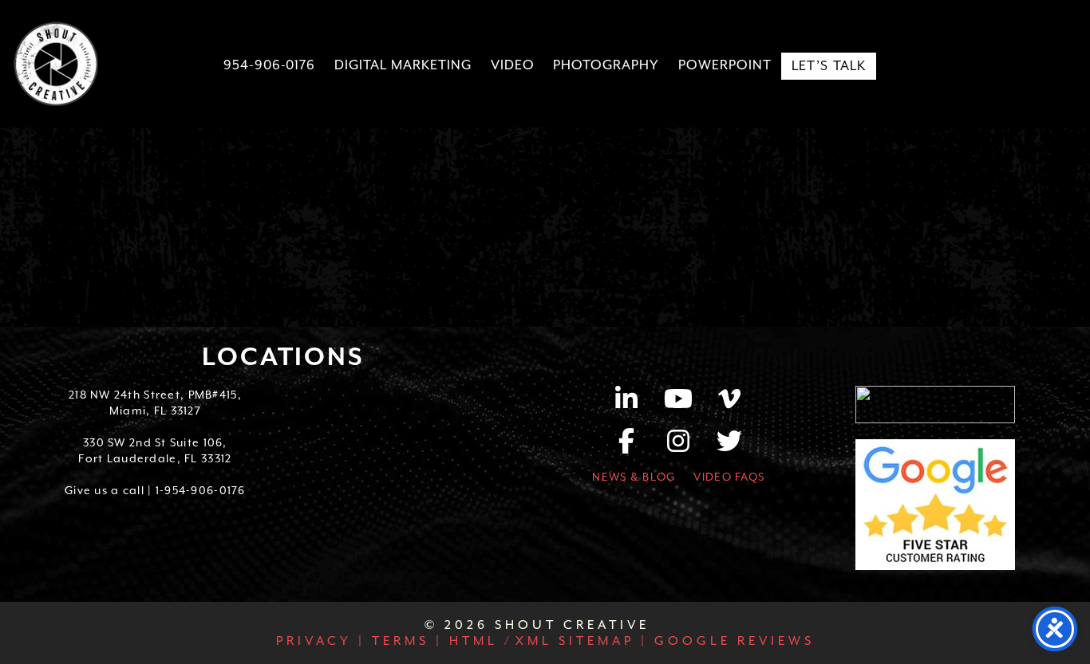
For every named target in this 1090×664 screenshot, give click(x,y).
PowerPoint (725, 65)
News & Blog (633, 476)
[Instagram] (686, 446)
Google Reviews (731, 641)
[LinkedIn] (635, 404)
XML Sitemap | (581, 641)
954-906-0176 (269, 65)
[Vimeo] (730, 404)
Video (513, 65)
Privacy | (320, 641)
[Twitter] (730, 446)
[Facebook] (635, 446)
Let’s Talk (829, 65)
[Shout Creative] (56, 64)
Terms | (404, 641)
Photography (606, 65)
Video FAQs (728, 476)
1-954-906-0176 (201, 490)
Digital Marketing (402, 65)
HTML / (478, 641)
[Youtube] (686, 404)
